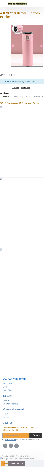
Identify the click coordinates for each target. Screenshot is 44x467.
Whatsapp (4, 93)
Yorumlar (38, 97)
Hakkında (6, 97)
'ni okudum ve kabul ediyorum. (22, 440)
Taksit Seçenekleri (22, 97)
